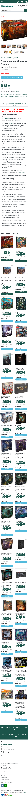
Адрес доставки (5, 775)
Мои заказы (4, 777)
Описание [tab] (4, 103)
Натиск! (3, 250)
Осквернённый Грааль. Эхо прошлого (6, 367)
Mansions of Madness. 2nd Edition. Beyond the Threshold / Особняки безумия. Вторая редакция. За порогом (6, 456)
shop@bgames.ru (22, 6)
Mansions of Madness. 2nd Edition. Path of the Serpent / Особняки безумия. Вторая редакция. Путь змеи (6, 522)
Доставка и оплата (6, 755)
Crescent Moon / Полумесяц (19, 250)
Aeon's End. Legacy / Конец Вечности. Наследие (20, 397)
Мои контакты (4, 773)
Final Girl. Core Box (19, 552)
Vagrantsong (18, 425)
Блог (2, 761)
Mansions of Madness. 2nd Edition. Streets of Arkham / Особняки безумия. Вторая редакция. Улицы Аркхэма (6, 490)
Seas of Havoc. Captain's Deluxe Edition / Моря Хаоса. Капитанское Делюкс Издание (21, 279)
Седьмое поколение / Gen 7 (20, 339)
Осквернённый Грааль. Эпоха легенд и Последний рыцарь (20, 368)
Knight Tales (4, 311)
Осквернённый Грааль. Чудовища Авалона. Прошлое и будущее (6, 672)
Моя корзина (4, 771)
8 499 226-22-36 (22, 5)
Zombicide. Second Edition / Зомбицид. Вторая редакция (5, 397)
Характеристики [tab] (10, 103)
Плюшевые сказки (19, 642)
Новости (3, 759)
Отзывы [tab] (24, 103)
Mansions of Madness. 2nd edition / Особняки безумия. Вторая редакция (6, 554)
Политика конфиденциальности (9, 763)
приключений (21, 172)
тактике (10, 123)
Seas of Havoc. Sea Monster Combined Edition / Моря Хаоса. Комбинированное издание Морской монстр (6, 281)
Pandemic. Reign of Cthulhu (19, 311)
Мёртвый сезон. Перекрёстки (5, 643)
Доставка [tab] (14, 105)
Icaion (2, 339)
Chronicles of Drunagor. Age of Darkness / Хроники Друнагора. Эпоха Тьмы (6, 584)
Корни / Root (4, 702)
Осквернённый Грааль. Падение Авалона (20, 613)
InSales (24, 792)
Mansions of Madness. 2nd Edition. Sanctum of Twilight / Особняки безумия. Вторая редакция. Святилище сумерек (20, 457)
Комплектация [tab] (18, 103)
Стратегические (17, 94)
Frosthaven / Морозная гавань (6, 426)
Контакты (3, 765)
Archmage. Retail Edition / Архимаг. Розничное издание (7, 614)
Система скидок (5, 757)
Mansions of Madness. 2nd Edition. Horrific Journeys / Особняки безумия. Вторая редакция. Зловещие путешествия (20, 490)
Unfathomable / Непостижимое (18, 520)
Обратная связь (5, 779)
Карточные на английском (12, 96)
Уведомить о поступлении (12, 77)
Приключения (8, 94)
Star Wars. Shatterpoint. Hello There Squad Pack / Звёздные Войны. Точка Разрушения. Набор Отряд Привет (21, 673)
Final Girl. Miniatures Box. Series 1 (21, 583)
